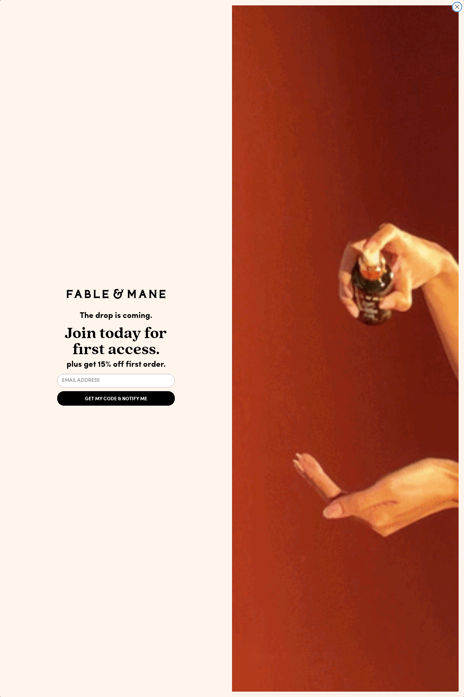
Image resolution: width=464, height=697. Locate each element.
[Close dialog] (457, 7)
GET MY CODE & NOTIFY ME (116, 398)
